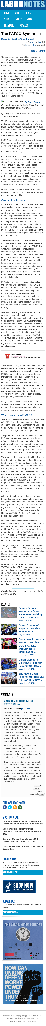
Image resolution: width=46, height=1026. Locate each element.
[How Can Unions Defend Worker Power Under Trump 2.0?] (23, 1003)
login (27, 45)
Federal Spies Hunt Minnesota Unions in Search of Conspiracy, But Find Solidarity (23, 822)
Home (6, 13)
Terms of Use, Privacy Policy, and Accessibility (23, 1021)
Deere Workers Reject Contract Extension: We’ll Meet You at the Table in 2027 (22, 831)
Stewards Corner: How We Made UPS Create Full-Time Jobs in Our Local (21, 840)
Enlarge (33, 42)
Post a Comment (37, 51)
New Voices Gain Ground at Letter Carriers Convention (23, 848)
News (29, 19)
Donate (29, 13)
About (17, 13)
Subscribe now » (10, 912)
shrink (40, 42)
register (33, 45)
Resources (9, 26)
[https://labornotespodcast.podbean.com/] (23, 958)
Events (18, 19)
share (42, 794)
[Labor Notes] (23, 4)
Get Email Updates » (11, 872)
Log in (37, 786)
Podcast (24, 26)
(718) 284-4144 (22, 1017)
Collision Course (33, 102)
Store (7, 19)
